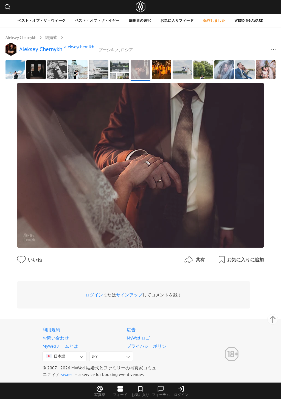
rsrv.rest (67, 374)
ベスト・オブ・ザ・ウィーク (42, 20)
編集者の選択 (140, 20)
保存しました (214, 20)
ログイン (94, 295)
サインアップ (129, 295)
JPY (95, 356)
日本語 (59, 356)
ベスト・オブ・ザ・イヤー (97, 20)
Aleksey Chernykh (20, 37)
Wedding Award (249, 20)
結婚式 (51, 37)
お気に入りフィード (177, 20)
